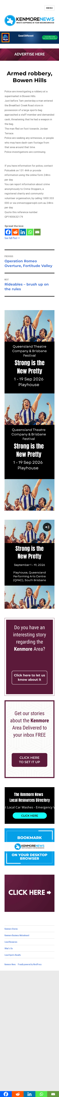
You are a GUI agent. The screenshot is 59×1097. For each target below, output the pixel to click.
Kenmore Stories (11, 928)
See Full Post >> (12, 238)
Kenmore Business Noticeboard (17, 935)
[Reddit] (15, 232)
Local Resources (11, 941)
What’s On (9, 948)
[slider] (32, 606)
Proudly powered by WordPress (30, 964)
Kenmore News (10, 964)
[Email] (37, 232)
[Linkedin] (22, 232)
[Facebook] (8, 232)
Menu (49, 8)
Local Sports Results (13, 954)
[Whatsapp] (30, 232)
